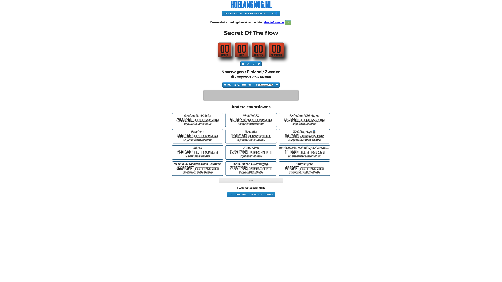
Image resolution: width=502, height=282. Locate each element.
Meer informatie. (274, 22)
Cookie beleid (256, 194)
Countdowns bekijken (255, 13)
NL (273, 13)
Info (231, 194)
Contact (269, 194)
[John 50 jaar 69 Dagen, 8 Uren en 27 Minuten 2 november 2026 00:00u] (304, 176)
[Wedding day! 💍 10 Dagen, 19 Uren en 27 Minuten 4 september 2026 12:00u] (304, 143)
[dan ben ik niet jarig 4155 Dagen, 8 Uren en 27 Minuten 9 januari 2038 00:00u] (197, 127)
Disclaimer (241, 194)
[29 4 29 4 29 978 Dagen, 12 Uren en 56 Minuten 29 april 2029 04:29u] (251, 127)
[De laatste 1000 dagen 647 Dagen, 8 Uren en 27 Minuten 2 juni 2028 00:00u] (304, 127)
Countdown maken (233, 13)
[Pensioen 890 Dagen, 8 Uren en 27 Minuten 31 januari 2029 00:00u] (197, 143)
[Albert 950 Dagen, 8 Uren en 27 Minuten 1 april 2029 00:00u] (197, 159)
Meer (251, 180)
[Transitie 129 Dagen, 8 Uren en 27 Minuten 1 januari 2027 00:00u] (251, 143)
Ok (288, 22)
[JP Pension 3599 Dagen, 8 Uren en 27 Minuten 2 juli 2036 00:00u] (251, 159)
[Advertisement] (251, 95)
